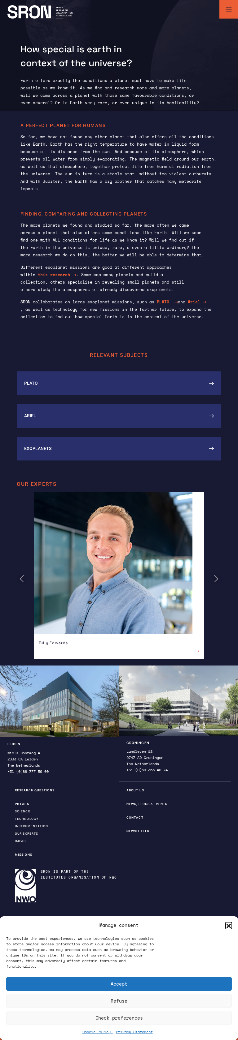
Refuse (119, 1000)
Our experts (26, 833)
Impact (22, 841)
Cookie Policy (97, 1031)
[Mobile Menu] (228, 9)
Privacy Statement (134, 1031)
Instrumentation (31, 826)
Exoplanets (37, 448)
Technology (26, 818)
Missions (23, 854)
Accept (119, 983)
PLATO (164, 302)
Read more (187, 651)
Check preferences (119, 1017)
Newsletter (137, 831)
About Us (135, 790)
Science (22, 811)
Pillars (22, 804)
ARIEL (30, 415)
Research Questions (35, 790)
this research (52, 275)
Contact (134, 817)
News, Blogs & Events (146, 804)
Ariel (194, 302)
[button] (229, 925)
